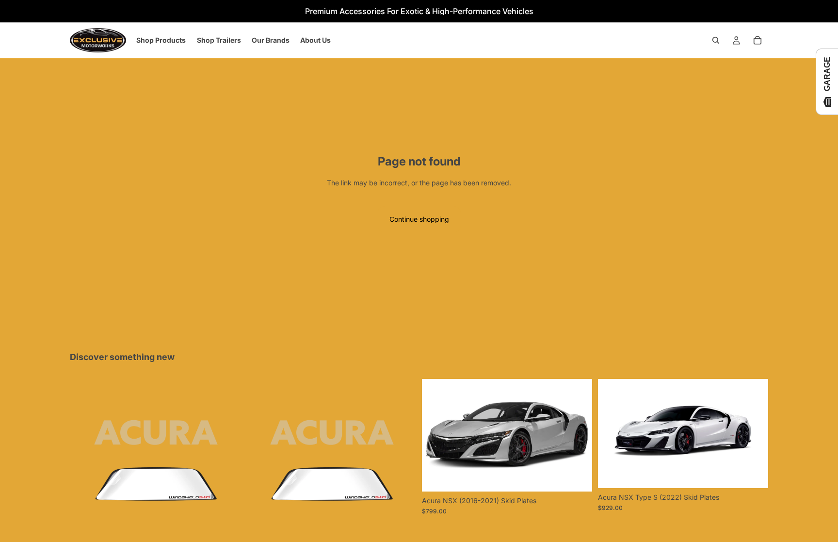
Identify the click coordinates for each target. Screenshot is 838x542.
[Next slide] (577, 435)
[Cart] (757, 40)
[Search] (715, 40)
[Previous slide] (436, 435)
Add (585, 476)
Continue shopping (419, 219)
